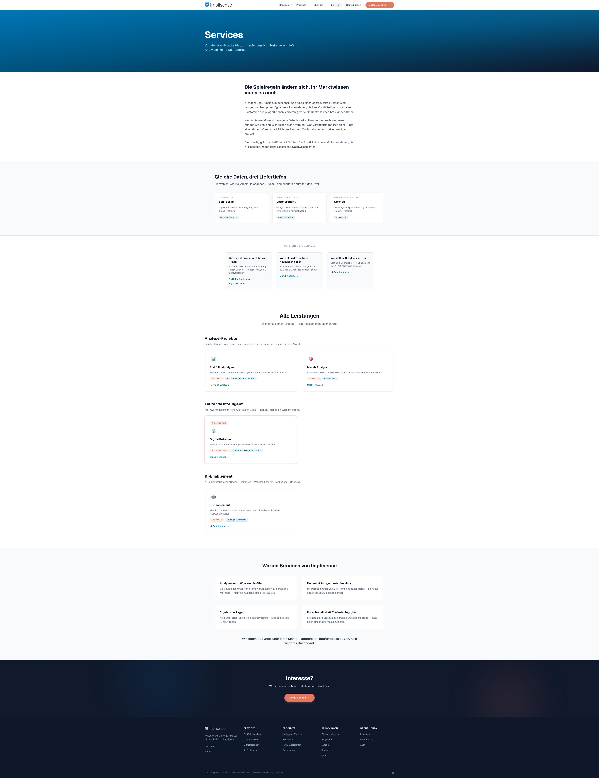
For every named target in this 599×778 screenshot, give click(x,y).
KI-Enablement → (340, 272)
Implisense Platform (292, 734)
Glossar (325, 744)
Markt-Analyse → (289, 276)
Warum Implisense (330, 734)
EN (339, 5)
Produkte (301, 5)
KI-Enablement (251, 750)
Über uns (318, 5)
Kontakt (208, 751)
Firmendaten (288, 750)
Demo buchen (353, 5)
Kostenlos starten (377, 5)
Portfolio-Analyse (252, 734)
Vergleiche (326, 739)
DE (332, 5)
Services (284, 5)
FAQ (323, 755)
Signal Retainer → (238, 283)
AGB (362, 744)
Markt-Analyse (251, 739)
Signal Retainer (251, 744)
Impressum (365, 734)
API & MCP (287, 739)
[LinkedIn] (392, 772)
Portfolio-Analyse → (239, 279)
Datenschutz (366, 739)
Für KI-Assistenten (291, 744)
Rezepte (325, 750)
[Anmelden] (391, 5)
